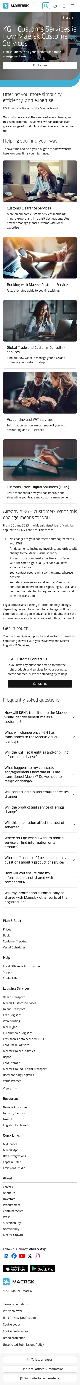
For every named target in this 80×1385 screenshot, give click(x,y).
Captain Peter (12, 1162)
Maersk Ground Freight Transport (25, 1069)
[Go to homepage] (16, 6)
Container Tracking (15, 941)
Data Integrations (14, 1156)
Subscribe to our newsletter (42, 1378)
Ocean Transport (14, 997)
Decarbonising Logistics (18, 1075)
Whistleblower (12, 1311)
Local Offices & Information (21, 966)
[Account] (64, 5)
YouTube (22, 1256)
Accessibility (11, 1229)
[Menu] (72, 5)
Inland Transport (14, 1009)
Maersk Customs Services (19, 1003)
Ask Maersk (46, 5)
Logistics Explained (15, 1125)
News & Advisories (15, 1107)
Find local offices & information (42, 1369)
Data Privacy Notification (19, 1318)
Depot (7, 1057)
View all (8, 1088)
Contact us (40, 65)
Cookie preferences (15, 1331)
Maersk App (10, 1150)
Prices (7, 929)
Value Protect (12, 1081)
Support (55, 5)
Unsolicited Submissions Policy (23, 1344)
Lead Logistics (12, 1015)
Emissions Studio (14, 1168)
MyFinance (10, 1144)
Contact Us (10, 978)
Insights (8, 1119)
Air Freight (10, 1027)
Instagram (37, 1256)
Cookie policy (11, 1324)
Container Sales (13, 1211)
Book (6, 935)
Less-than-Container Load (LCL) (23, 1039)
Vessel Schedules (14, 947)
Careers (8, 1187)
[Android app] (42, 1268)
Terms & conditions (15, 1304)
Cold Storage (11, 1063)
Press (6, 1217)
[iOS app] (15, 1268)
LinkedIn (6, 1256)
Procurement (11, 1205)
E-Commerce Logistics (17, 1033)
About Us (9, 1193)
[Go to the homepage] (19, 1284)
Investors (9, 1199)
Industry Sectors (14, 1113)
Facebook (14, 1256)
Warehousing (11, 1021)
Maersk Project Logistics (19, 1051)
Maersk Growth (13, 1235)
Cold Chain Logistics (16, 1045)
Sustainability (12, 1223)
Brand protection (14, 1338)
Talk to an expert (42, 1359)
